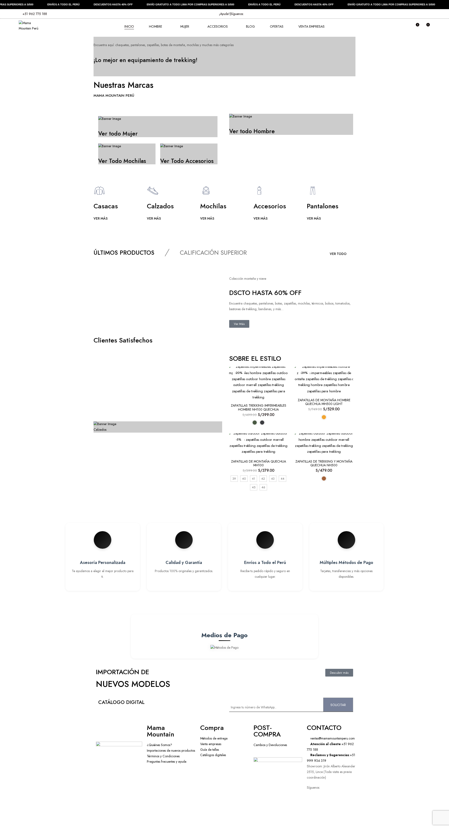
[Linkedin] (313, 818)
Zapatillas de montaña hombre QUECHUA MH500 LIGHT (324, 402)
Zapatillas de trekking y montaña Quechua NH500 (323, 463)
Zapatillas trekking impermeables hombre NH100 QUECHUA (258, 408)
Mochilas (213, 206)
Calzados (160, 206)
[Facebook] (325, 804)
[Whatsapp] (313, 804)
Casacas (106, 206)
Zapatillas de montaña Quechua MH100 (258, 463)
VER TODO (338, 253)
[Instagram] (338, 804)
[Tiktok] (325, 818)
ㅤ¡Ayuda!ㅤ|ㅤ (225, 13)
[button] (426, 26)
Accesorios (269, 206)
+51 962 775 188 (34, 13)
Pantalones (322, 206)
